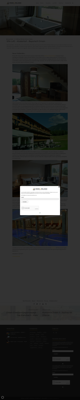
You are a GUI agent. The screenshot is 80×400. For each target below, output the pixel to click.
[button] (2, 397)
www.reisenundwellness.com (32, 195)
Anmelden (25, 201)
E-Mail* (22, 197)
